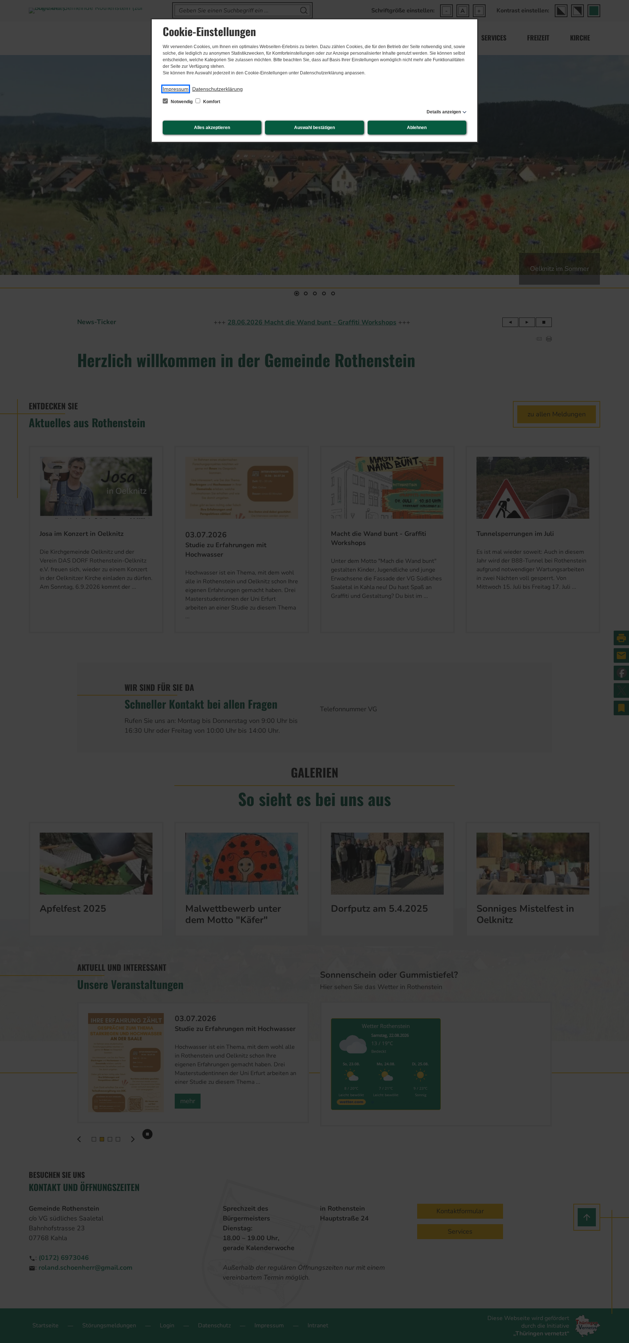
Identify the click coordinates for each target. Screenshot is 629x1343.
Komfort (211, 101)
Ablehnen (417, 127)
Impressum (176, 89)
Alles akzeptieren (212, 127)
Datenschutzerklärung (217, 89)
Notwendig (182, 101)
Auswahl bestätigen (314, 127)
